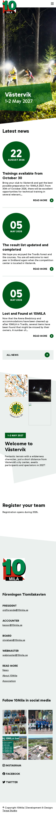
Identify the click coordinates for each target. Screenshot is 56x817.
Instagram (13, 765)
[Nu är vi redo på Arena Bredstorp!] (40, 748)
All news (13, 354)
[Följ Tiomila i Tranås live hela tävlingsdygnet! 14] (14, 748)
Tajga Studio (9, 810)
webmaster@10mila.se (15, 655)
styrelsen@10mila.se (13, 640)
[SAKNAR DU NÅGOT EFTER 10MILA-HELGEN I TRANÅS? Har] (14, 722)
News (5, 670)
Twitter (12, 782)
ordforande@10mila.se (15, 610)
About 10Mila (9, 675)
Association (9, 681)
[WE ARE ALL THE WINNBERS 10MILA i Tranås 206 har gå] (40, 722)
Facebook (13, 774)
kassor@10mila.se (12, 625)
